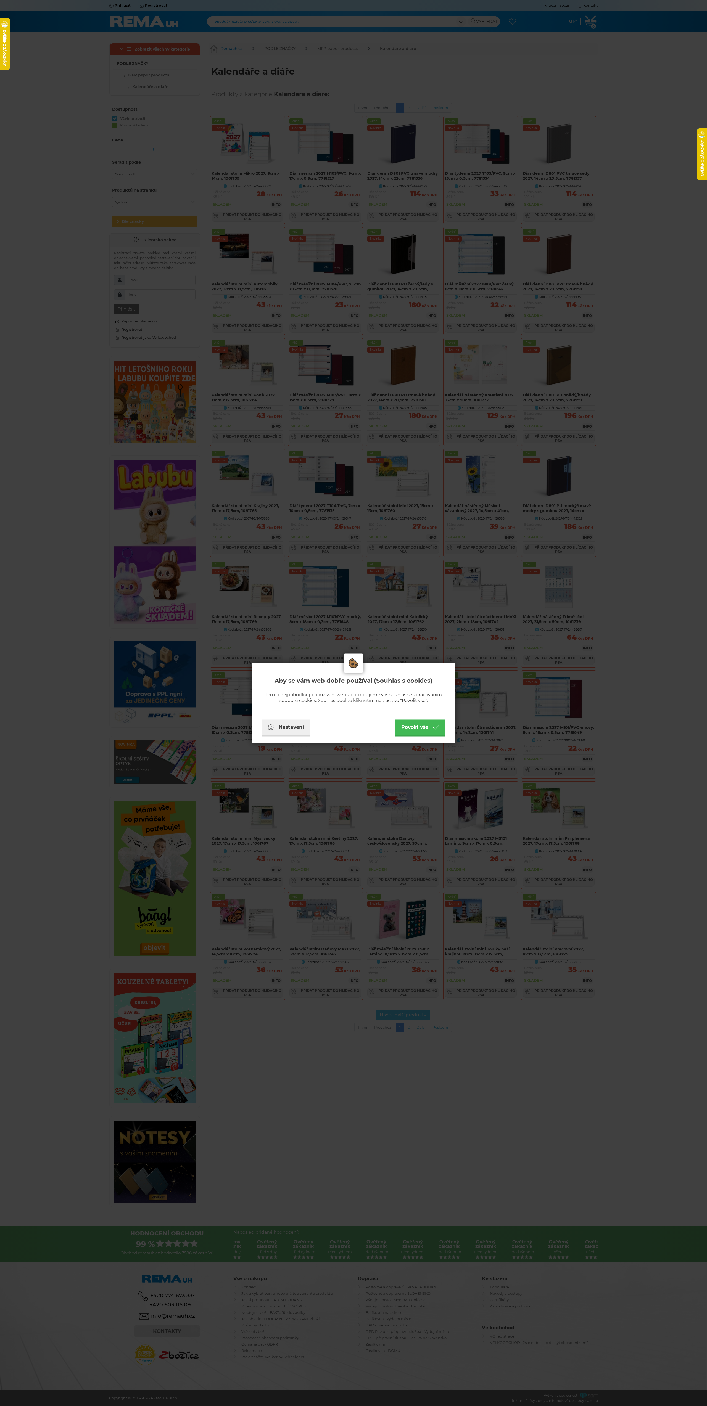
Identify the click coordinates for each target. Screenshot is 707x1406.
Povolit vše (414, 727)
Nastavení (291, 727)
